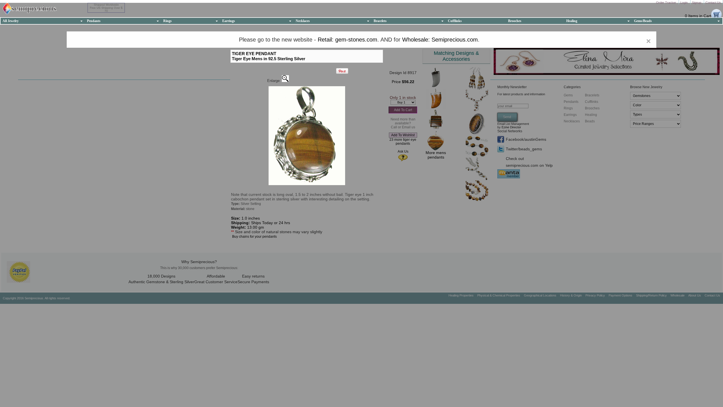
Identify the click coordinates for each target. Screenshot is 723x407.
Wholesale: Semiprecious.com (440, 39)
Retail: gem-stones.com (347, 39)
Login (684, 2)
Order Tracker (666, 2)
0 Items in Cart (698, 16)
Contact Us (713, 2)
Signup (697, 2)
